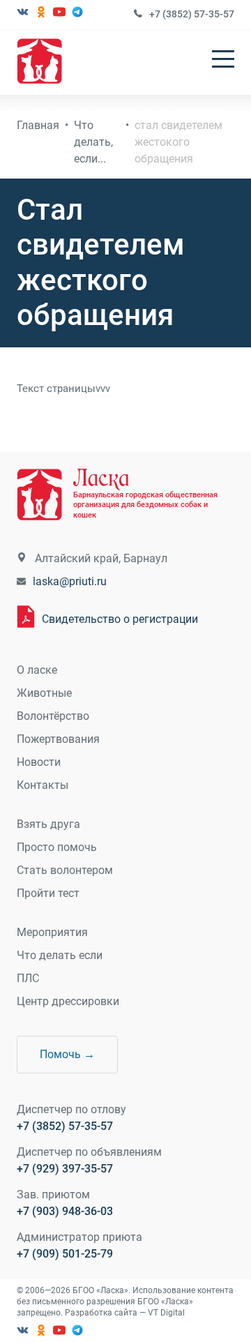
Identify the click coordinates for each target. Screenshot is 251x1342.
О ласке (37, 670)
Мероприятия (52, 932)
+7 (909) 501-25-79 (65, 1253)
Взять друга (48, 824)
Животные (44, 693)
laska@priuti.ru (70, 581)
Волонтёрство (53, 716)
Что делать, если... (93, 142)
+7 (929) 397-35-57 (65, 1168)
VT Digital (166, 1313)
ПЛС (28, 978)
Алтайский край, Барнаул (101, 558)
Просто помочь (57, 847)
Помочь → (67, 1054)
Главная (38, 125)
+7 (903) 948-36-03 (65, 1211)
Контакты (42, 785)
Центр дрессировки (68, 1001)
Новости (39, 762)
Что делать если (59, 955)
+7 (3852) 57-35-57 (191, 14)
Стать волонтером (65, 870)
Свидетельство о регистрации (120, 619)
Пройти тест (48, 893)
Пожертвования (58, 739)
